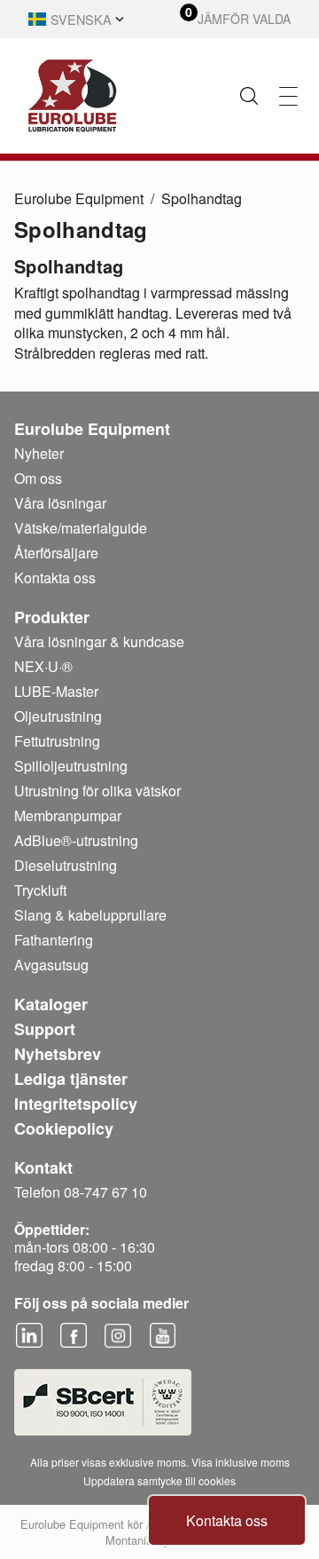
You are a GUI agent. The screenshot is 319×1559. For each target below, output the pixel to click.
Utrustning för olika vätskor (97, 790)
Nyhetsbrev (57, 1053)
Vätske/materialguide (80, 528)
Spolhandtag (201, 198)
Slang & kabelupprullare (90, 915)
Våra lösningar (60, 503)
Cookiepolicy (63, 1128)
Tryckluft (40, 890)
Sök (249, 96)
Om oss (38, 478)
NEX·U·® (43, 666)
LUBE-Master (56, 691)
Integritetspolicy (75, 1103)
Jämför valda (244, 19)
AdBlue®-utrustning (76, 840)
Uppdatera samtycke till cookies (159, 1480)
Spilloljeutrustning (71, 766)
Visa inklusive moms (240, 1461)
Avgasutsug (51, 964)
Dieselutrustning (65, 865)
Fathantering (53, 940)
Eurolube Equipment (79, 198)
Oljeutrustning (58, 716)
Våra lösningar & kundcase (99, 641)
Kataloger (51, 1004)
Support (44, 1029)
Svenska (81, 19)
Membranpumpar (67, 815)
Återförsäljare (56, 552)
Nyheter (39, 453)
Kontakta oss (227, 1520)
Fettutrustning (57, 741)
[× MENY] (288, 96)
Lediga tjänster (71, 1078)
